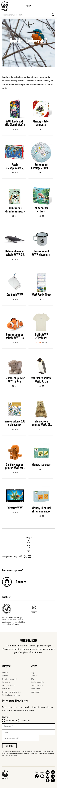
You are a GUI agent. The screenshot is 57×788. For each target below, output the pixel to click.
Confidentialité (37, 685)
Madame (10, 720)
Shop (28, 6)
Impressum (35, 692)
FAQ (32, 672)
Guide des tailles (37, 682)
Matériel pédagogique (11, 695)
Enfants (5, 676)
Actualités (6, 688)
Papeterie (6, 682)
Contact (21, 581)
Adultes (5, 672)
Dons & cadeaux (8, 685)
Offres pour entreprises (11, 692)
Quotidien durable (10, 679)
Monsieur (25, 720)
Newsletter (35, 688)
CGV (32, 679)
